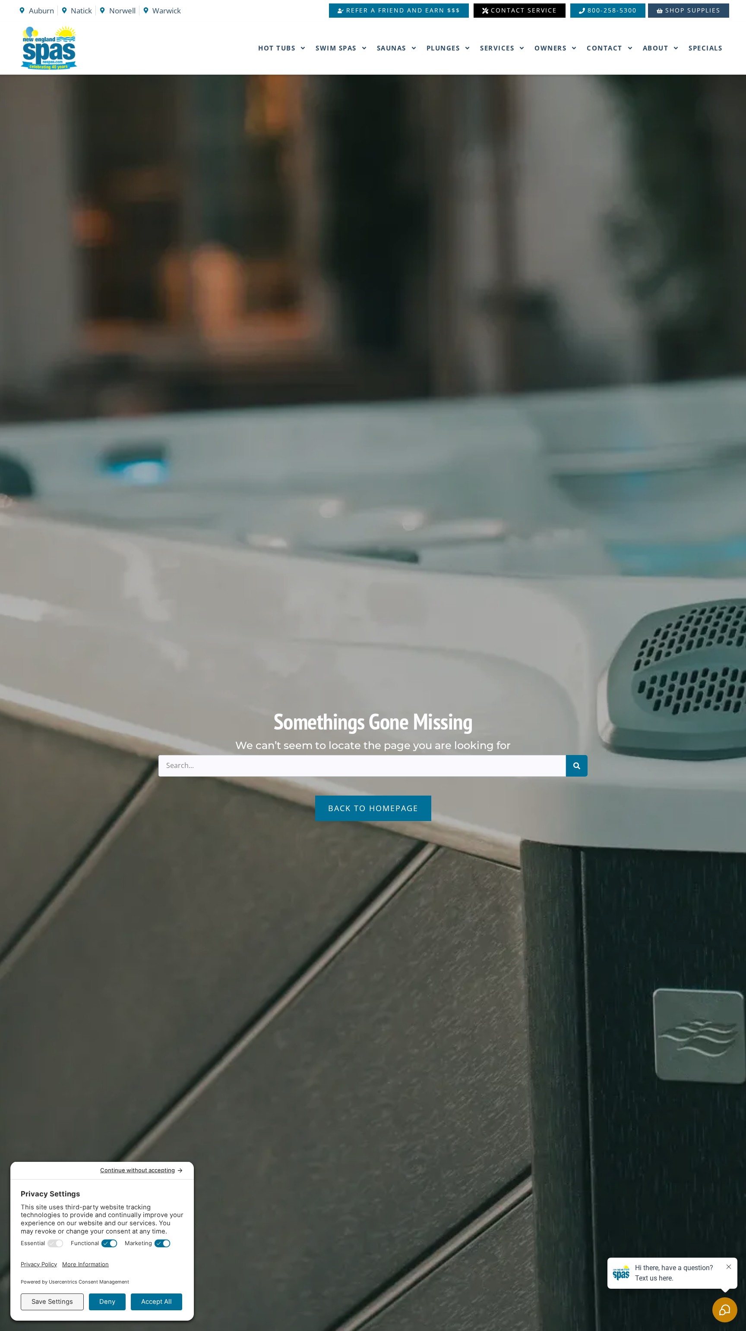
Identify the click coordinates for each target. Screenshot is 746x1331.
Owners (550, 48)
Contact (605, 48)
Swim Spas (336, 48)
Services (497, 48)
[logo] (68, 48)
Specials (705, 48)
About (656, 48)
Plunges (443, 48)
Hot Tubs (276, 48)
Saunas (391, 48)
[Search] (577, 766)
